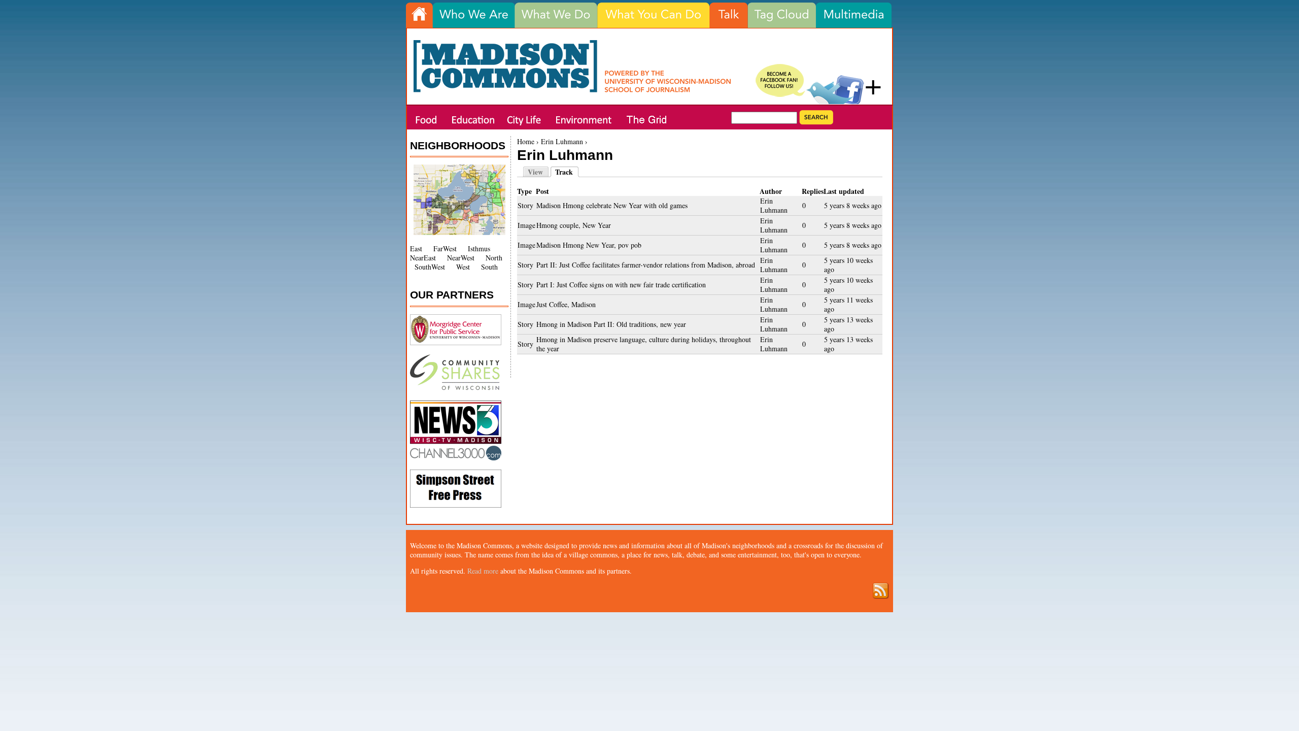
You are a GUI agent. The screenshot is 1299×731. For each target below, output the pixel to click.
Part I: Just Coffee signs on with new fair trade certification (621, 284)
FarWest (445, 248)
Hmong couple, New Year (573, 225)
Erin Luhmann (562, 141)
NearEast (423, 257)
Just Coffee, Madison (566, 304)
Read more (482, 571)
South (489, 267)
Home (525, 141)
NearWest (460, 257)
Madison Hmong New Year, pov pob (588, 245)
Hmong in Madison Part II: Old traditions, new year (611, 324)
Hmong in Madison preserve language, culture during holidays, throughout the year (643, 344)
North (494, 257)
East (416, 248)
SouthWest (430, 267)
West (463, 267)
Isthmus (479, 248)
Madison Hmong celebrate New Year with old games (612, 205)
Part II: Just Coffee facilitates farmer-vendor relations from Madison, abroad (645, 265)
